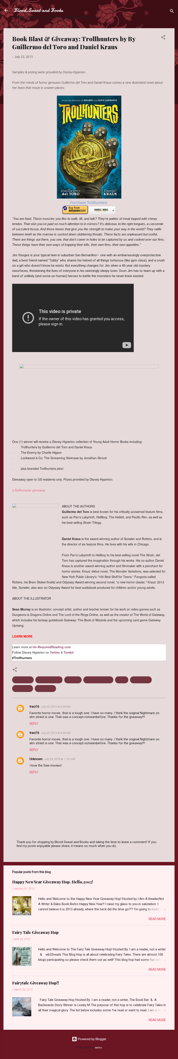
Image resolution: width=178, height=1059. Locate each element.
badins (98, 1047)
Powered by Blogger (91, 1039)
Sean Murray (141, 680)
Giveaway (73, 680)
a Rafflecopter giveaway (28, 490)
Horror (121, 680)
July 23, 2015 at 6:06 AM (55, 732)
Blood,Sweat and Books (38, 10)
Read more (157, 919)
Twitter (55, 652)
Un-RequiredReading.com (52, 647)
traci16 (34, 706)
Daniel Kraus (23, 680)
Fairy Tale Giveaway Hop (35, 932)
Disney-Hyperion (49, 680)
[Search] (172, 11)
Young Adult (45, 688)
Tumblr (69, 652)
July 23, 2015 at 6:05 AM (55, 706)
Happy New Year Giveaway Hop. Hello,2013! (52, 881)
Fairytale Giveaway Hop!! (35, 983)
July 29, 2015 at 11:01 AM (59, 759)
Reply (34, 723)
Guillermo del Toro (98, 680)
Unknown (36, 759)
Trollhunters (22, 688)
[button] (163, 38)
